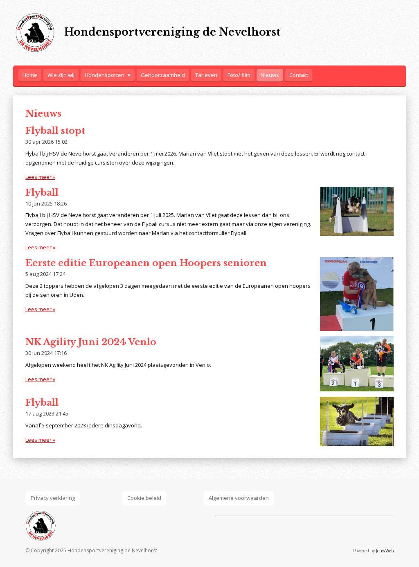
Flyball (42, 192)
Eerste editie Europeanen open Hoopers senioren (146, 263)
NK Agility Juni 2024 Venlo (90, 342)
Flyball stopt (55, 130)
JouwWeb (385, 550)
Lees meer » (40, 177)
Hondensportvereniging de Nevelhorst (172, 32)
